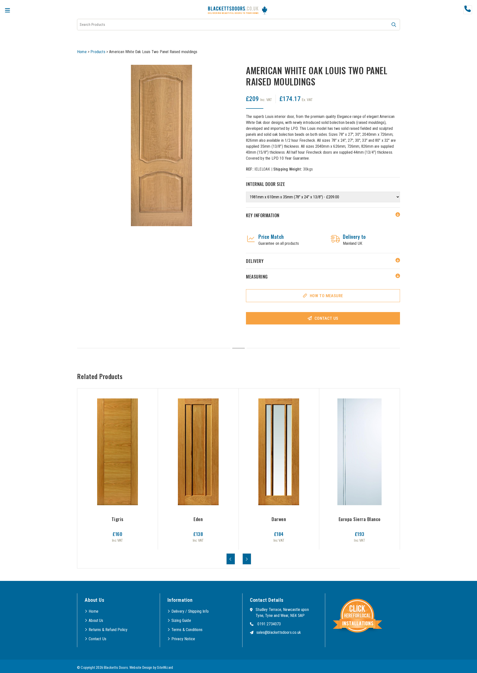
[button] (394, 24)
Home (82, 51)
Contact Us (326, 318)
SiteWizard (165, 667)
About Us (96, 620)
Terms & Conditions (186, 629)
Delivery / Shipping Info (190, 611)
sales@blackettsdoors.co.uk (278, 632)
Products (97, 51)
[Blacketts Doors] (233, 10)
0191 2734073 (269, 624)
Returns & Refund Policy (108, 629)
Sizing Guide (181, 620)
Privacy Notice (183, 639)
